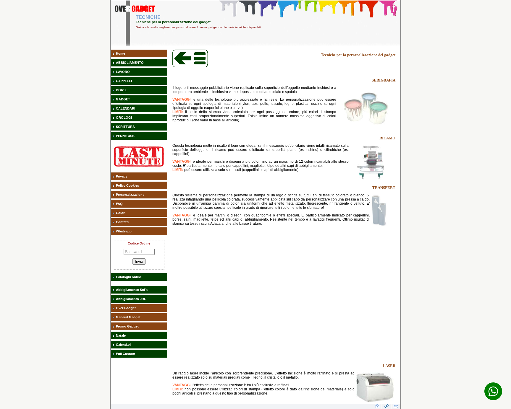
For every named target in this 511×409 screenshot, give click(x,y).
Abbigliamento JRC (131, 299)
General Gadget (128, 317)
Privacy (121, 176)
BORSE (121, 90)
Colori (120, 213)
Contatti (122, 222)
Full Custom (125, 354)
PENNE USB (125, 136)
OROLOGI (124, 117)
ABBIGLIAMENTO (130, 62)
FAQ (119, 204)
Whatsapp (124, 231)
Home (120, 53)
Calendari (123, 344)
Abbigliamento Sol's (132, 289)
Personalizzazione (130, 194)
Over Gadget (126, 308)
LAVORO (123, 72)
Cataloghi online (129, 277)
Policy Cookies (127, 185)
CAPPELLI (124, 81)
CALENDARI (125, 108)
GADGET (123, 99)
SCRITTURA (125, 126)
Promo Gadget (127, 326)
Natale (121, 335)
